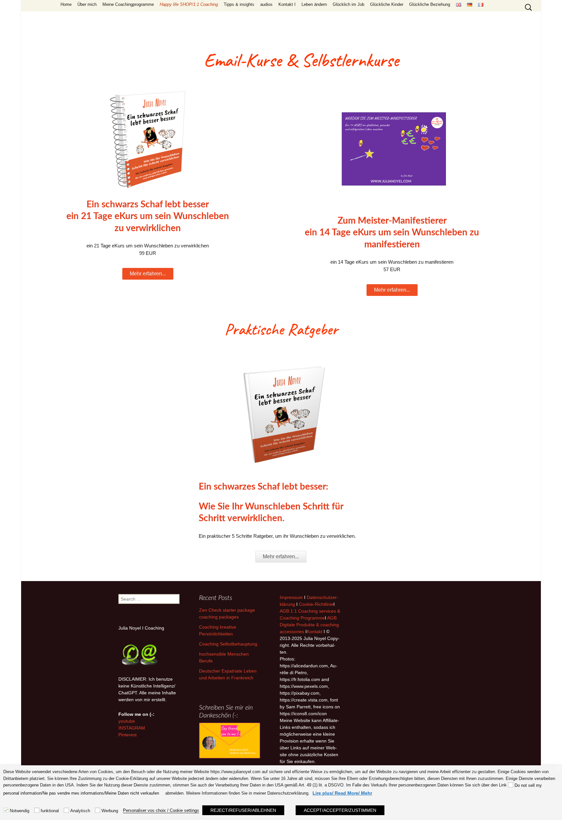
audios (266, 4)
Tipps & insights (239, 4)
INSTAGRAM (131, 727)
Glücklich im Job (348, 4)
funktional (50, 810)
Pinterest (127, 734)
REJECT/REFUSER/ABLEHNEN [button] (243, 810)
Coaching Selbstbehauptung (228, 643)
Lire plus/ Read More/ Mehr (342, 793)
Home (66, 4)
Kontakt (314, 631)
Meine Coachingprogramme (128, 4)
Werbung (109, 810)
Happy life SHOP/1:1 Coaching (189, 4)
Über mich (87, 4)
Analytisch (80, 810)
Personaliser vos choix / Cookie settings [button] (161, 810)
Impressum (291, 597)
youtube (126, 721)
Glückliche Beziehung (429, 4)
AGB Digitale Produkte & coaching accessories (309, 624)
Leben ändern (314, 4)
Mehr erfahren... (148, 273)
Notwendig (19, 810)
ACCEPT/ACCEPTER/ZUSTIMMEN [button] (340, 810)
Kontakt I (287, 4)
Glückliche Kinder (386, 4)
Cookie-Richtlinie (316, 604)
